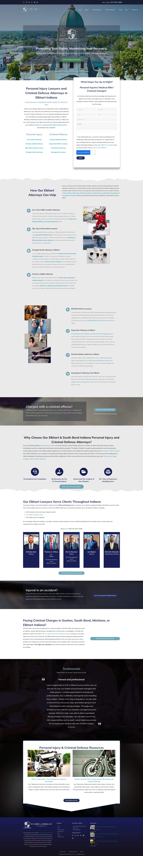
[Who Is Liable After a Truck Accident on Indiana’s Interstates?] (49, 735)
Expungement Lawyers (58, 152)
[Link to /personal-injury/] (59, 472)
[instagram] (26, 2)
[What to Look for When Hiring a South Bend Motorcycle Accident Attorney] (94, 735)
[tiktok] (29, 2)
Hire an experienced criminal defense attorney (56, 634)
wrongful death (105, 193)
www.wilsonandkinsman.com (46, 804)
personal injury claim (47, 445)
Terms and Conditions (100, 148)
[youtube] (34, 2)
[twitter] (31, 2)
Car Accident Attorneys (34, 139)
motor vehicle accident (69, 193)
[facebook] (23, 2)
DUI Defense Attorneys (58, 148)
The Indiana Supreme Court (34, 515)
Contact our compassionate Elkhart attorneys (49, 125)
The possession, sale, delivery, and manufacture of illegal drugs (91, 334)
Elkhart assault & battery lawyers (99, 360)
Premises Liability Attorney (34, 144)
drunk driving (97, 193)
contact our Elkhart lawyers (111, 451)
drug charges (114, 193)
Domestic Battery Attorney (58, 139)
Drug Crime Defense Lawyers (58, 144)
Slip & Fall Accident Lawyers (34, 148)
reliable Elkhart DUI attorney (97, 320)
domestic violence (87, 193)
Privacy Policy (108, 145)
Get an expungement (83, 382)
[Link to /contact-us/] (35, 472)
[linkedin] (37, 2)
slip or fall (79, 193)
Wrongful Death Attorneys (34, 152)
